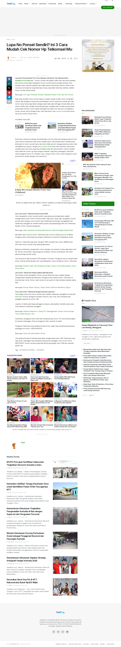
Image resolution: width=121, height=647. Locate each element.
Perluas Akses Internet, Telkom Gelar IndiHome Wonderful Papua (46, 287)
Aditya (10, 468)
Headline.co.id (20, 80)
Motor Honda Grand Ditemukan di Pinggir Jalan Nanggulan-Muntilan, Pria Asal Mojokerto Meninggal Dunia (104, 177)
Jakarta (29, 80)
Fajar (14, 57)
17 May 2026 (99, 183)
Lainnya (92, 3)
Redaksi (102, 644)
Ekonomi (34, 3)
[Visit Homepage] (11, 3)
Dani (9, 492)
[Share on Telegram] (9, 97)
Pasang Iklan (110, 644)
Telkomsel (40, 350)
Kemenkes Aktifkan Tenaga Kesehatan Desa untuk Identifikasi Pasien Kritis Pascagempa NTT (28, 487)
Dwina (10, 585)
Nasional (86, 320)
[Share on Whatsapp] (9, 83)
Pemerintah (52, 3)
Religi (60, 3)
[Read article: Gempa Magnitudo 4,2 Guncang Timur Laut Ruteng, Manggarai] (98, 314)
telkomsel (18, 297)
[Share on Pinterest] (9, 92)
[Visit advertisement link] (98, 55)
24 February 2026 (101, 196)
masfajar (11, 542)
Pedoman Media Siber (74, 644)
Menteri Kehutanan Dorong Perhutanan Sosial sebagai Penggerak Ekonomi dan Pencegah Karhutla (25, 536)
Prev (85, 395)
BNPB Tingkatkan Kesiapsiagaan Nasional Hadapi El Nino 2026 (103, 155)
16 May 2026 (99, 136)
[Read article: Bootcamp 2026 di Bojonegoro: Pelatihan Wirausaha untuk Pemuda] (87, 275)
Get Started (107, 7)
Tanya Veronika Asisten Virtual (34, 333)
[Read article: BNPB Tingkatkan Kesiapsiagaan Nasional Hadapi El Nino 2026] (87, 157)
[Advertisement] (60, 20)
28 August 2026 (31, 132)
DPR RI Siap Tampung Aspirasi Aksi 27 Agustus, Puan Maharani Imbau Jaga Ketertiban (96, 379)
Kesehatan (43, 3)
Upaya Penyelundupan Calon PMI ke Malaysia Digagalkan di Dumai (103, 132)
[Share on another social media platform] (9, 101)
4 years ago (22, 57)
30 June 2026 (100, 160)
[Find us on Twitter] (58, 632)
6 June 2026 (99, 149)
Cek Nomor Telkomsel (27, 350)
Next (91, 395)
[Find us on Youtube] (67, 632)
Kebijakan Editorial (61, 644)
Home (20, 3)
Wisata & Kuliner (80, 3)
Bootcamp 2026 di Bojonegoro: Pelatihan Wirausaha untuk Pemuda (103, 274)
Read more (88, 343)
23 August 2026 (94, 330)
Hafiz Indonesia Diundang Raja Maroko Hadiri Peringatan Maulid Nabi (48, 230)
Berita (26, 3)
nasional (62, 341)
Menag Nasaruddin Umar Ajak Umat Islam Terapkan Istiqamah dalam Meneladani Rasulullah (97, 351)
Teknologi (68, 3)
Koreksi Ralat (94, 644)
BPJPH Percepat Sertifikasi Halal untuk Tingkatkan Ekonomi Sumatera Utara (104, 212)
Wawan (85, 330)
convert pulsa (61, 111)
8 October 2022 (100, 125)
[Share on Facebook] (9, 79)
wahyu (10, 517)
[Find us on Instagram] (63, 632)
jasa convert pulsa (44, 146)
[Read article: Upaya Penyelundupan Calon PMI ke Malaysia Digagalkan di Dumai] (87, 133)
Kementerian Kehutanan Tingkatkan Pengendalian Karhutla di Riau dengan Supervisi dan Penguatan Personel (24, 511)
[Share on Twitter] (9, 88)
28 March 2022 (88, 169)
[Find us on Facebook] (53, 632)
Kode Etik (86, 644)
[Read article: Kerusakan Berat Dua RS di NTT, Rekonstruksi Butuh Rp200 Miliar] (65, 587)
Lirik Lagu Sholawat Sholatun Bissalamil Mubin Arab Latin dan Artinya (48, 95)
